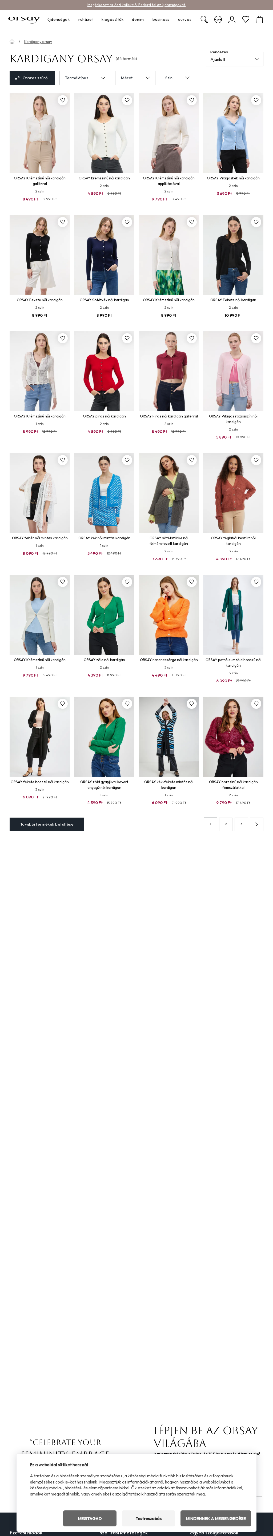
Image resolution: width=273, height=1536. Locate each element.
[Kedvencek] (246, 19)
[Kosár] (259, 19)
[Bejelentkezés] (232, 19)
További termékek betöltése (47, 824)
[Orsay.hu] (24, 19)
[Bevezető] (12, 41)
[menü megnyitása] (71, 20)
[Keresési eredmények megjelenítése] (204, 19)
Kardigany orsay (38, 41)
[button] (256, 824)
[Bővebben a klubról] (218, 19)
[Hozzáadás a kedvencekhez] (63, 100)
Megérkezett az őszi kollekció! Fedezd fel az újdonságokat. (136, 4)
